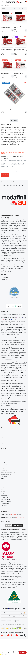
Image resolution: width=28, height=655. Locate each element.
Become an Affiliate (5, 439)
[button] (11, 13)
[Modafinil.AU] (13, 2)
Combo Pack (4, 454)
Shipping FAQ (4, 491)
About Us (3, 431)
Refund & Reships (5, 499)
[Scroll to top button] (25, 648)
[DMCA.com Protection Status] (14, 525)
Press (2, 435)
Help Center (4, 505)
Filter (5, 8)
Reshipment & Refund (6, 620)
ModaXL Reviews (5, 497)
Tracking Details (5, 503)
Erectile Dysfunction (6, 474)
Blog (2, 485)
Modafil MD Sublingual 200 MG (8, 109)
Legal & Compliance (6, 443)
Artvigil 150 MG (4, 468)
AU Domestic (4, 452)
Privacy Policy (4, 621)
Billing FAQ (3, 487)
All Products (4, 476)
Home (2, 5)
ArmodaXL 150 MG (18, 73)
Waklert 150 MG (5, 470)
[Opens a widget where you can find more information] (23, 652)
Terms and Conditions (13, 621)
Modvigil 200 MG (5, 458)
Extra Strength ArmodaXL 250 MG (5, 26)
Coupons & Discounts (6, 501)
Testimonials (4, 433)
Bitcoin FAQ (4, 489)
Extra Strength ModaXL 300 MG (8, 464)
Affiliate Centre (4, 441)
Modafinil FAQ (4, 493)
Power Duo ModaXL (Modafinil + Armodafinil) (20, 50)
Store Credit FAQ (5, 495)
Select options (12, 30)
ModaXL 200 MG (5, 73)
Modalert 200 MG (5, 460)
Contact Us (4, 445)
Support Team (20, 517)
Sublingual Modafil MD (6, 462)
